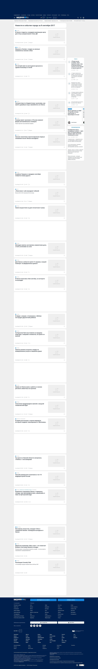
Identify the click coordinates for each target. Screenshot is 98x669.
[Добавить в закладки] (64, 42)
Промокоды (63, 15)
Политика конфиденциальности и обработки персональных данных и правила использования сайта (66, 662)
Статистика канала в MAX (19, 617)
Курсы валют (54, 15)
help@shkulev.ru (21, 661)
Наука (46, 614)
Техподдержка (17, 614)
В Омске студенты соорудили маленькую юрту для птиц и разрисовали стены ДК (30, 33)
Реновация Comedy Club (23, 562)
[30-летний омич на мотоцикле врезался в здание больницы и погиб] (56, 69)
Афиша (44, 15)
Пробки (49, 17)
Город (31, 610)
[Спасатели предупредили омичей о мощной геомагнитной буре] (56, 407)
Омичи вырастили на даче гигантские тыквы (30, 208)
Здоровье (32, 617)
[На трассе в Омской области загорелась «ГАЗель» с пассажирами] (56, 461)
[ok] (40, 626)
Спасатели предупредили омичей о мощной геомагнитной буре (29, 404)
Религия (59, 615)
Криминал (47, 606)
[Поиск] (78, 17)
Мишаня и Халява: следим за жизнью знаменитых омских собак (27, 49)
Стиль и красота (74, 606)
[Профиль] (83, 17)
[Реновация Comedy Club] (56, 566)
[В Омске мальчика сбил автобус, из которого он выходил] (56, 282)
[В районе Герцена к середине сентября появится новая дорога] (56, 177)
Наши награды (17, 610)
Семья (59, 617)
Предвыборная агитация (19, 615)
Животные (32, 615)
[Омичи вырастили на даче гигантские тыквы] (56, 211)
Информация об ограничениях (55, 656)
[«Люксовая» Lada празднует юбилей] (56, 194)
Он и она (59, 605)
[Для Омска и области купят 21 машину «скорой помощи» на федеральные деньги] (56, 265)
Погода (28, 15)
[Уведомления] (80, 17)
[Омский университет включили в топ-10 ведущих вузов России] (56, 478)
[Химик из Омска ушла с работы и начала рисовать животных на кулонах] (56, 390)
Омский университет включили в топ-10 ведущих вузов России (28, 475)
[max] (37, 626)
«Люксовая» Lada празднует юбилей (27, 191)
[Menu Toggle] (14, 17)
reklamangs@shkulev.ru (53, 653)
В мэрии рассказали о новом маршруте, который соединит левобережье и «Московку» (30, 421)
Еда (31, 614)
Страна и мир (73, 608)
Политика (60, 608)
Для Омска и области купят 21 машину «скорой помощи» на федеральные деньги (30, 262)
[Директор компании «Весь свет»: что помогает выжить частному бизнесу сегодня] (56, 549)
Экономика (73, 612)
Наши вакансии (17, 612)
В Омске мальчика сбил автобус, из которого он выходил (30, 279)
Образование (47, 617)
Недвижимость (17, 15)
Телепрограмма (39, 15)
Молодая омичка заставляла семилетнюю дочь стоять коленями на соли (30, 245)
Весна (31, 608)
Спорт (72, 605)
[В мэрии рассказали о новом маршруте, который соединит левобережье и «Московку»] (56, 424)
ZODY (59, 15)
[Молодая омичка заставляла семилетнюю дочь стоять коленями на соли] (56, 248)
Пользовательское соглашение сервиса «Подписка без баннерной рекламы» (62, 661)
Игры (68, 15)
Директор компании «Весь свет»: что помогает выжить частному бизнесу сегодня (30, 546)
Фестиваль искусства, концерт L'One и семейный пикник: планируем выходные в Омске (29, 530)
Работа (59, 612)
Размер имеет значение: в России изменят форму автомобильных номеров (29, 120)
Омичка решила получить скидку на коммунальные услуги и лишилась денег (28, 350)
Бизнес (31, 606)
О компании (16, 608)
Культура (47, 608)
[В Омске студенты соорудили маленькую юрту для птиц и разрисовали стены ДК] (56, 35)
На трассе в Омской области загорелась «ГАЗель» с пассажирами (28, 458)
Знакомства (23, 15)
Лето (46, 610)
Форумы (33, 15)
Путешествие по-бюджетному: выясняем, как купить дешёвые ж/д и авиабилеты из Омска (30, 104)
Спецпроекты (73, 614)
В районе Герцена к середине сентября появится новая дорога (28, 174)
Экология (73, 610)
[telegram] (31, 626)
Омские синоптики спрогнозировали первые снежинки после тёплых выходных (30, 137)
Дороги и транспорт (34, 612)
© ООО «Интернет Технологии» (32, 665)
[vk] (34, 626)
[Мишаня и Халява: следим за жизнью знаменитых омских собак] (56, 52)
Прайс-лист (16, 606)
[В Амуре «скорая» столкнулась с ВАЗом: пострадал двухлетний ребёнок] (56, 319)
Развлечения (60, 614)
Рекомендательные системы (54, 659)
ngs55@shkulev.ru (26, 660)
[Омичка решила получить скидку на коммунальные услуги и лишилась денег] (56, 353)
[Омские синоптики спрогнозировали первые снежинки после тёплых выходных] (56, 140)
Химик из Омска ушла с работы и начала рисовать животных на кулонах (28, 387)
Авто (31, 605)
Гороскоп (49, 15)
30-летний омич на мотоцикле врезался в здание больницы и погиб (29, 66)
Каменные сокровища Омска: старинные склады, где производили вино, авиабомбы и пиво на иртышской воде (30, 493)
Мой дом (47, 612)
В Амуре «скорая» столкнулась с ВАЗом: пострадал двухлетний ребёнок (28, 316)
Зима (46, 605)
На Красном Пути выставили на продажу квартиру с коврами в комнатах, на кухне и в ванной (30, 334)
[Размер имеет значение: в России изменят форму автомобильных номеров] (56, 123)
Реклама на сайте (17, 605)
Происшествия (61, 610)
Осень (59, 606)
